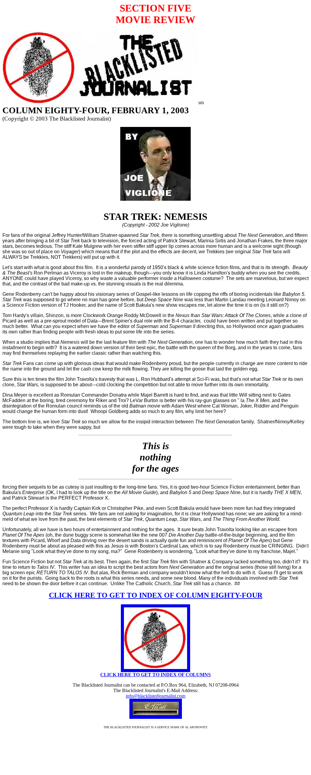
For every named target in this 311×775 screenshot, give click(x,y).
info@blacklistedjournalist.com (155, 695)
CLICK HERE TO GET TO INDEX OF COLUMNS (155, 674)
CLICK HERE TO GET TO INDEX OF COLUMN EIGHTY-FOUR (155, 595)
